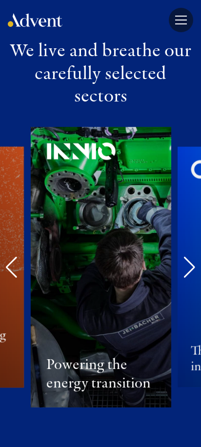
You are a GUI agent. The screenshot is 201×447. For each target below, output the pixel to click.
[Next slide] (189, 267)
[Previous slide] (11, 267)
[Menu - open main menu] (181, 20)
